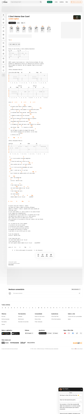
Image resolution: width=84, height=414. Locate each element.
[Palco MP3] (31, 342)
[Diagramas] (3, 46)
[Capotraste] (3, 34)
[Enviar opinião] (3, 66)
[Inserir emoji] (79, 293)
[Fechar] (81, 389)
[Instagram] (68, 333)
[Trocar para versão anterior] (3, 70)
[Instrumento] (3, 27)
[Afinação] (3, 38)
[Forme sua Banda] (14, 342)
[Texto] (3, 50)
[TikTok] (77, 333)
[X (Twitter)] (80, 333)
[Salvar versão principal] (15, 23)
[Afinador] (3, 58)
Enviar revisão (11, 264)
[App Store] (16, 333)
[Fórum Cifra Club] (5, 343)
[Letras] (23, 342)
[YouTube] (64, 333)
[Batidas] (3, 53)
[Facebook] (72, 333)
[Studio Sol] (77, 343)
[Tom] (3, 31)
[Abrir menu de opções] (3, 15)
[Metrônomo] (3, 62)
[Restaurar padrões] (3, 75)
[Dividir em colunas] (3, 22)
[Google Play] (6, 333)
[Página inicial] (5, 2)
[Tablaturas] (3, 43)
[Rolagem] (3, 19)
